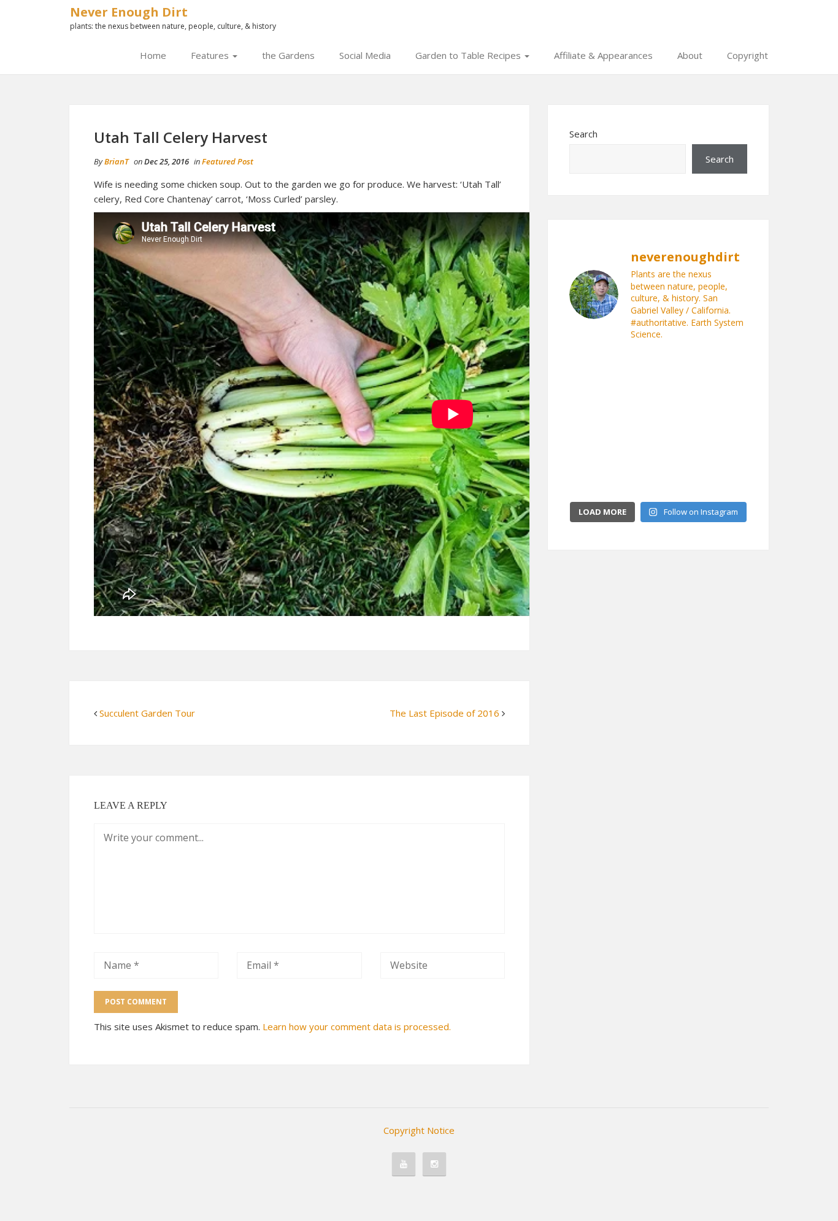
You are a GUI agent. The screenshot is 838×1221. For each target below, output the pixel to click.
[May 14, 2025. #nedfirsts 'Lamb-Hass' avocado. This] (681, 452)
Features (211, 55)
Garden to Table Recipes (469, 55)
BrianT (116, 161)
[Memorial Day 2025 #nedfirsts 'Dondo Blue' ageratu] (681, 480)
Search (583, 134)
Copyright (747, 55)
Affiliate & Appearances (603, 55)
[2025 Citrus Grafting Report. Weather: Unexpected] (635, 480)
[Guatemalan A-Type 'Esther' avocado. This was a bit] (681, 423)
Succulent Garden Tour (147, 713)
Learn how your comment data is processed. (357, 1026)
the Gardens (288, 55)
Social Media (365, 55)
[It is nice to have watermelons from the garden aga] (589, 366)
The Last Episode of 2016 (444, 713)
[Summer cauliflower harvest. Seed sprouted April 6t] (727, 452)
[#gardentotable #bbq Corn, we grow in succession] (727, 366)
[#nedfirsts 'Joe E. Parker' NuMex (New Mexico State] (681, 366)
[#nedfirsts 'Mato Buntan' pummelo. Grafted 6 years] (727, 423)
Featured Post (227, 161)
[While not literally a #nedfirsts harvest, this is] (635, 452)
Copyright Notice (419, 1130)
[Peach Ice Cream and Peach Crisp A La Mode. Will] (589, 394)
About (689, 55)
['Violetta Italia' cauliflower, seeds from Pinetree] (635, 423)
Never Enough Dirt (129, 12)
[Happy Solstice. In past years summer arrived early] (589, 480)
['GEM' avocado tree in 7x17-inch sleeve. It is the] (589, 423)
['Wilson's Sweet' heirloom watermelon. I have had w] (635, 366)
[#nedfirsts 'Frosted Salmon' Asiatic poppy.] (727, 480)
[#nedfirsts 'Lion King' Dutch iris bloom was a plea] (727, 394)
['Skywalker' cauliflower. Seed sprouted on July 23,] (589, 452)
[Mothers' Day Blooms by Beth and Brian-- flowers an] (635, 394)
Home (153, 55)
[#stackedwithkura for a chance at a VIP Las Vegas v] (681, 394)
